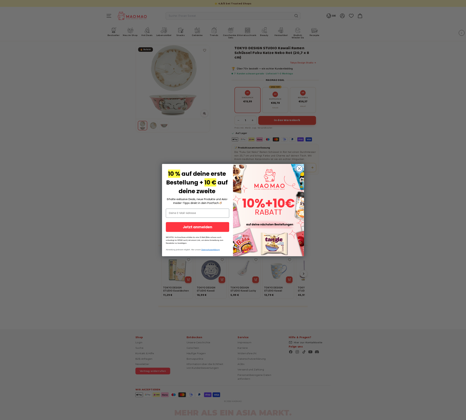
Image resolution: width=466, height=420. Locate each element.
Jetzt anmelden (197, 227)
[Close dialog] (299, 168)
